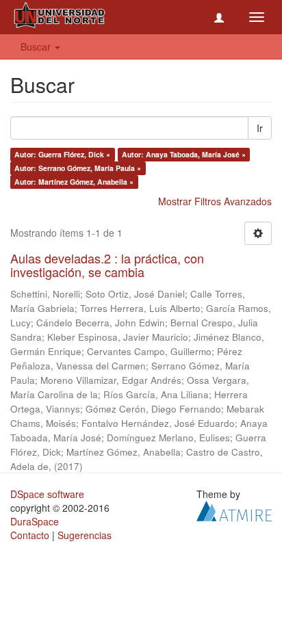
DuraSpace (34, 521)
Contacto (29, 535)
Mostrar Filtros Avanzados (215, 201)
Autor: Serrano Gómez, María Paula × (77, 168)
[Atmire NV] (234, 509)
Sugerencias (84, 535)
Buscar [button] (37, 46)
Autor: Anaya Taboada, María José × (184, 154)
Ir (260, 128)
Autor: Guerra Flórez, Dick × (62, 154)
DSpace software (47, 494)
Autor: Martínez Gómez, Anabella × (73, 182)
